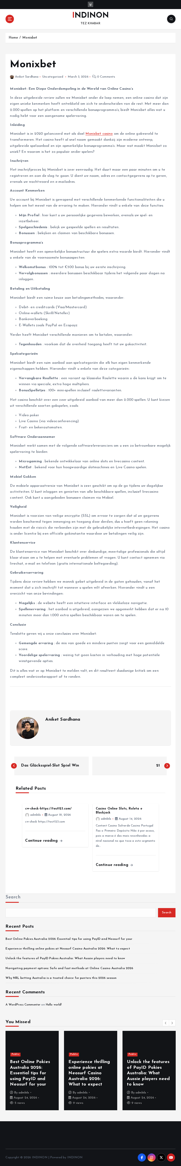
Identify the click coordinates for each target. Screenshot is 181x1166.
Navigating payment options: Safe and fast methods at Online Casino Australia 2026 (69, 968)
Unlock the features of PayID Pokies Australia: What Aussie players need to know (65, 958)
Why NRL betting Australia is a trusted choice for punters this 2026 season (61, 978)
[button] (165, 1023)
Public (15, 1054)
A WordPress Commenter (23, 1004)
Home (13, 37)
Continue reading (42, 841)
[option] (32, 1070)
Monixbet (29, 37)
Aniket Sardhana (26, 76)
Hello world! (54, 1004)
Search (13, 897)
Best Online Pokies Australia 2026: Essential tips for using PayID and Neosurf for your (69, 939)
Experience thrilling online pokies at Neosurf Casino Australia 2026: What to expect (68, 948)
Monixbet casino (99, 134)
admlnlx (35, 815)
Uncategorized (52, 76)
